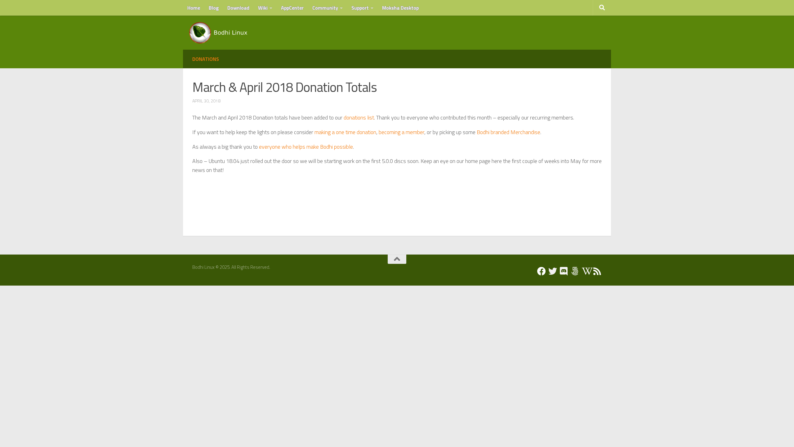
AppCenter (292, 7)
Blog (214, 7)
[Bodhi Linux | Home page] (218, 32)
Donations (205, 59)
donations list (359, 117)
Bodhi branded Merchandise (508, 132)
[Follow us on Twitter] (552, 271)
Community (325, 7)
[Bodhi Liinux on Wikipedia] (586, 271)
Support (360, 7)
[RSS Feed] (597, 271)
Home (193, 7)
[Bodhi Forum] (575, 271)
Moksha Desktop (400, 7)
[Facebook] (541, 271)
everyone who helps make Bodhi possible (306, 146)
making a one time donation (345, 132)
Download (238, 7)
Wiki (263, 7)
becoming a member (401, 132)
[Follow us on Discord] (564, 271)
